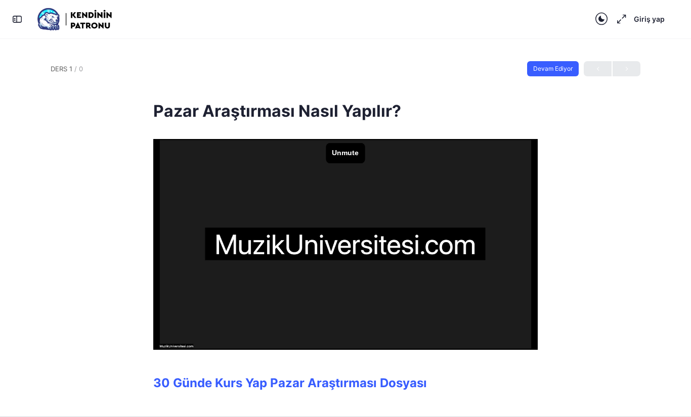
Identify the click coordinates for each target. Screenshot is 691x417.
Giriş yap (649, 19)
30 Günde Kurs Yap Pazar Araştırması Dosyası (290, 383)
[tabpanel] (345, 265)
